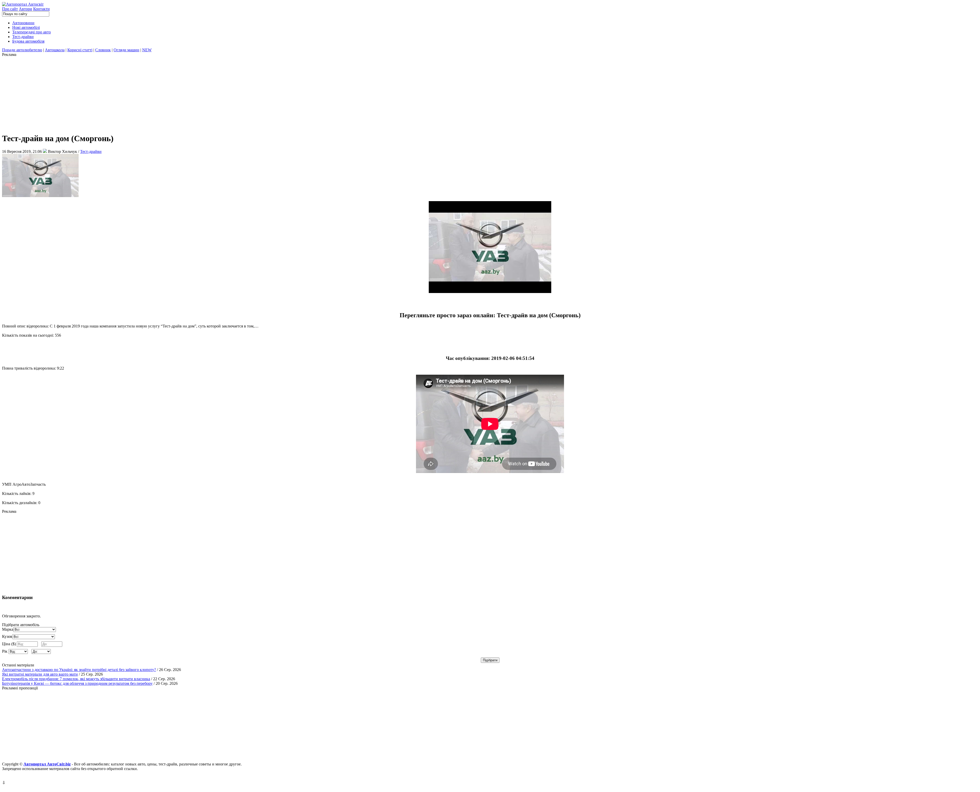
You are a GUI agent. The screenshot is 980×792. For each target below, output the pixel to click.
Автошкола (55, 50)
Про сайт (10, 9)
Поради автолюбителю (22, 50)
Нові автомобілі (26, 27)
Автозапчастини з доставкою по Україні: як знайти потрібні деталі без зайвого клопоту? (79, 669)
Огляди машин (126, 50)
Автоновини (23, 23)
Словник (103, 50)
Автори (25, 9)
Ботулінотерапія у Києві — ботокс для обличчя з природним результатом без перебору (77, 683)
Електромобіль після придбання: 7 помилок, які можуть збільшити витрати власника (76, 679)
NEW (147, 50)
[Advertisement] (155, 92)
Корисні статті (79, 50)
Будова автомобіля (28, 41)
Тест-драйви (23, 36)
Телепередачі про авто (31, 32)
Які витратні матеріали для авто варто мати (40, 674)
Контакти (41, 9)
